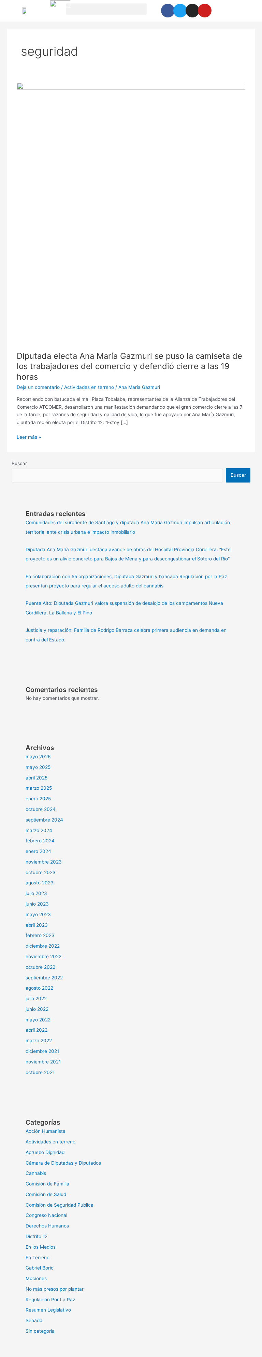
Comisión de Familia (47, 1183)
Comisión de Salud (46, 1194)
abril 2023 (37, 925)
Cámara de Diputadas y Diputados (63, 1163)
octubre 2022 (40, 967)
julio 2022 (36, 998)
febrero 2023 (40, 935)
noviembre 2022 (43, 956)
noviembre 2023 (44, 862)
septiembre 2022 (44, 977)
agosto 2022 (39, 988)
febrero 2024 (40, 840)
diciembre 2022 (43, 946)
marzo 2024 (39, 830)
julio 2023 (36, 893)
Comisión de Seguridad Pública (59, 1205)
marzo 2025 (39, 788)
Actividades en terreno (89, 387)
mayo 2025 (38, 767)
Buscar (19, 463)
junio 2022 (37, 1009)
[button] (106, 9)
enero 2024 (38, 851)
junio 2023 (37, 904)
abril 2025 (36, 778)
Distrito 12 (36, 1236)
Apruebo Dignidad (45, 1152)
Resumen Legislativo (48, 1310)
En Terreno (37, 1257)
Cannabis (36, 1173)
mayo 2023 (38, 914)
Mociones (36, 1278)
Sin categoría (40, 1331)
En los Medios (41, 1247)
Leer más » (29, 436)
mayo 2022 (38, 1019)
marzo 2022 (39, 1040)
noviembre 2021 (43, 1061)
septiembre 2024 (44, 820)
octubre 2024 (41, 809)
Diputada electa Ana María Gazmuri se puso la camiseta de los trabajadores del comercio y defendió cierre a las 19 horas (129, 366)
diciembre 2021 (42, 1051)
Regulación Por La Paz (50, 1299)
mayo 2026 (38, 756)
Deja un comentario (38, 387)
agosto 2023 (40, 882)
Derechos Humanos (47, 1226)
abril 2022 (36, 1030)
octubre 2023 (41, 872)
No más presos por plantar (55, 1289)
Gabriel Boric (40, 1268)
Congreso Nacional (46, 1215)
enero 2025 (38, 798)
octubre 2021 (40, 1072)
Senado (34, 1320)
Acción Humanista (46, 1131)
